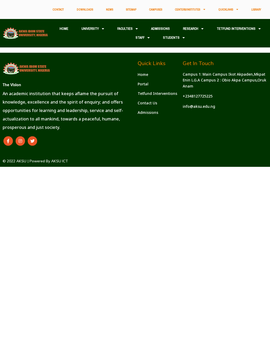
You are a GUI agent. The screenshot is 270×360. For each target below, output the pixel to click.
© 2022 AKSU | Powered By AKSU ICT (35, 161)
